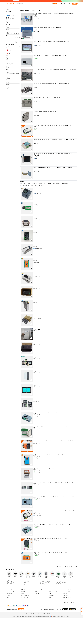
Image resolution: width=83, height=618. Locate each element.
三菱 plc (25, 584)
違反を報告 (51, 600)
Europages (55, 613)
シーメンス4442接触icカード (25, 185)
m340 (25, 582)
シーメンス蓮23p (59, 581)
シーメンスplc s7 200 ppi (56, 183)
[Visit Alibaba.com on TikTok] (73, 602)
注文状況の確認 (65, 595)
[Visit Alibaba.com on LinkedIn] (66, 602)
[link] (82, 609)
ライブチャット (51, 593)
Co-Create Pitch (9, 593)
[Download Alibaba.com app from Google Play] (72, 609)
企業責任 (8, 595)
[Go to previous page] (57, 566)
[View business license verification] (50, 616)
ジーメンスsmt (26, 581)
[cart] (64, 3)
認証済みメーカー (38, 591)
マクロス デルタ (10, 584)
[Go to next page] (73, 566)
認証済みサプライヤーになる (67, 597)
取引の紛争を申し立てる (53, 595)
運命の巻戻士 (42, 583)
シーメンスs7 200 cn (41, 185)
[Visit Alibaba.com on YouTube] (71, 602)
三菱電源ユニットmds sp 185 (45, 581)
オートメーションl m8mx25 (61, 582)
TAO (49, 613)
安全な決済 (23, 591)
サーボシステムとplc (10, 582)
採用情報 (8, 597)
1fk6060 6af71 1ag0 (34, 183)
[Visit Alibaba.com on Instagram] (69, 602)
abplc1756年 (49, 183)
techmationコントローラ (42, 183)
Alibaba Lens (9, 609)
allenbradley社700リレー (65, 183)
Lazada (41, 613)
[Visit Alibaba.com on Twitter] (67, 602)
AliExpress (27, 613)
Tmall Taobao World (37, 613)
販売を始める (65, 593)
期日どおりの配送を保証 (25, 595)
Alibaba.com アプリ (52, 609)
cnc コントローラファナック (45, 582)
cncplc (25, 583)
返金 (50, 597)
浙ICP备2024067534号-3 (66, 616)
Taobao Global (45, 613)
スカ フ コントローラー (44, 584)
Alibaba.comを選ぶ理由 (10, 591)
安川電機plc (28, 183)
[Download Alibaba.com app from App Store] (65, 609)
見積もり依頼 (37, 593)
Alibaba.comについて (10, 589)
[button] (52, 3)
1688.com (31, 613)
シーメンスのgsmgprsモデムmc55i (13, 583)
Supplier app (46, 609)
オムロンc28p (23, 183)
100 (71, 566)
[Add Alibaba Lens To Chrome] (21, 609)
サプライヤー (37, 18)
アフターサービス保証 (24, 597)
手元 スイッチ (58, 583)
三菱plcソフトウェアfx (34, 185)
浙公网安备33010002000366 (57, 616)
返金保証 (22, 593)
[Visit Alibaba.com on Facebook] (64, 602)
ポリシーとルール (24, 600)
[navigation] (13, 288)
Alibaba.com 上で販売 (66, 591)
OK (17, 37)
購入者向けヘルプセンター (53, 591)
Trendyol (51, 613)
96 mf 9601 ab (9, 581)
